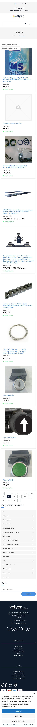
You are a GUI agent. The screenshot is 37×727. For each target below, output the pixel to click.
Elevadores (6, 511)
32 (32, 493)
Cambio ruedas (7, 520)
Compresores (6, 577)
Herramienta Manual (8, 552)
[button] (34, 693)
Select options (9, 89)
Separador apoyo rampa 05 (12, 123)
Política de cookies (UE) (18, 678)
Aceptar (18, 711)
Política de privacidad (18, 724)
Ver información (9, 221)
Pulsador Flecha (8, 395)
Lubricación (6, 556)
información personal (18, 651)
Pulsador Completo (9, 438)
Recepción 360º (7, 524)
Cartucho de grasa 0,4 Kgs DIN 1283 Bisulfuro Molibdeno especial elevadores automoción (17, 79)
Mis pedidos (18, 646)
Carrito (18, 653)
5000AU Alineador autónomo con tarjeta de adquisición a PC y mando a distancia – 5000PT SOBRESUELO (18, 211)
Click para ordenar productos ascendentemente (23, 45)
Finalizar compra (18, 655)
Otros (4, 560)
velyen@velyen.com (20, 623)
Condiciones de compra (18, 676)
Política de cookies (7, 724)
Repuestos (6, 516)
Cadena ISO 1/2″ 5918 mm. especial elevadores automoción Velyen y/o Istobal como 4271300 (17, 305)
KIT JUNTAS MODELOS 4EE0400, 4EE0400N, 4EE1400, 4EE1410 (15, 167)
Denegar (18, 716)
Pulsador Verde (8, 480)
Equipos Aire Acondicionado (10, 540)
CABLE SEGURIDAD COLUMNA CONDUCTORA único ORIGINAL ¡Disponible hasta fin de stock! (14, 351)
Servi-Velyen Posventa (9, 564)
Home (15, 36)
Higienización (6, 536)
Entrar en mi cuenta (21, 4)
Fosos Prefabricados (8, 548)
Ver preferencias (18, 721)
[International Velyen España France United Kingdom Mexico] (19, 8)
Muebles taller (7, 573)
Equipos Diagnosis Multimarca (11, 544)
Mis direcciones (18, 648)
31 (26, 493)
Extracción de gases (8, 528)
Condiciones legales (29, 724)
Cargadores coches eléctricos (11, 532)
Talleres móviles (7, 569)
